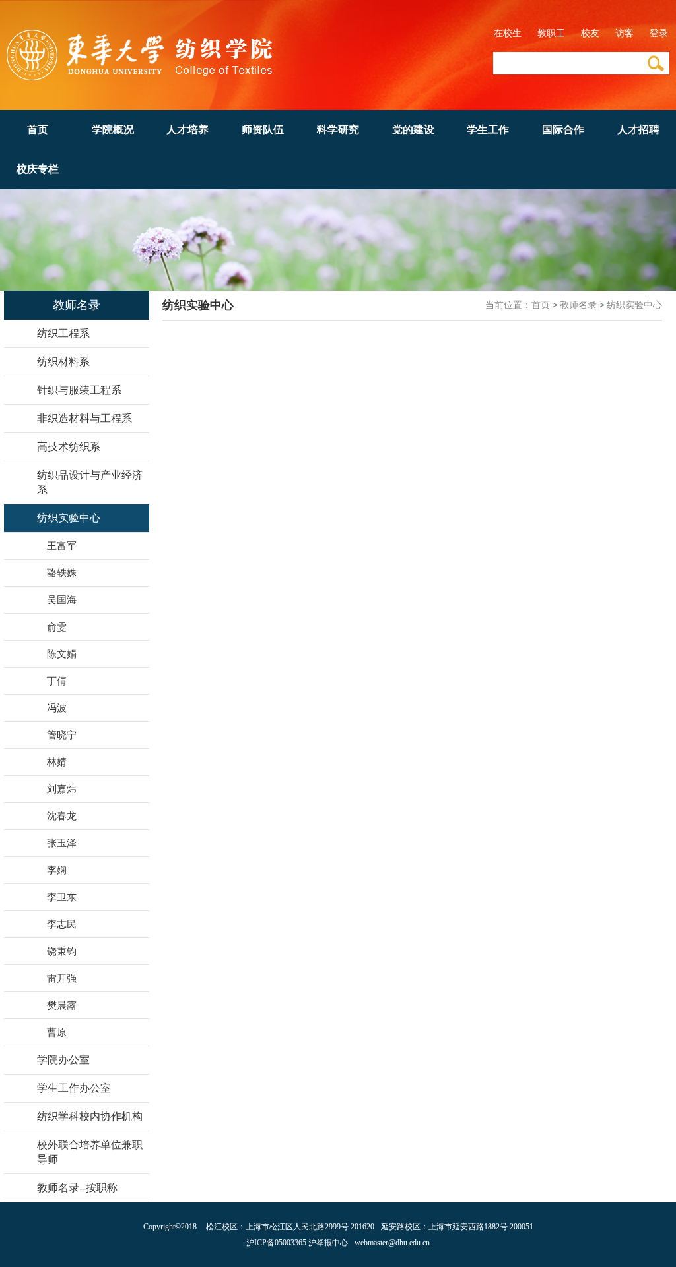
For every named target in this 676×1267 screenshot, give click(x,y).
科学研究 (338, 129)
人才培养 (187, 129)
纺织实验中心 (634, 305)
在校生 (508, 33)
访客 (624, 33)
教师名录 (578, 305)
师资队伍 (263, 129)
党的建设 (413, 129)
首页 (37, 129)
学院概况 (113, 129)
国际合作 (563, 129)
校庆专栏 (38, 169)
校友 (590, 33)
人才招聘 (638, 129)
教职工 (551, 33)
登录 (659, 33)
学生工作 (488, 129)
